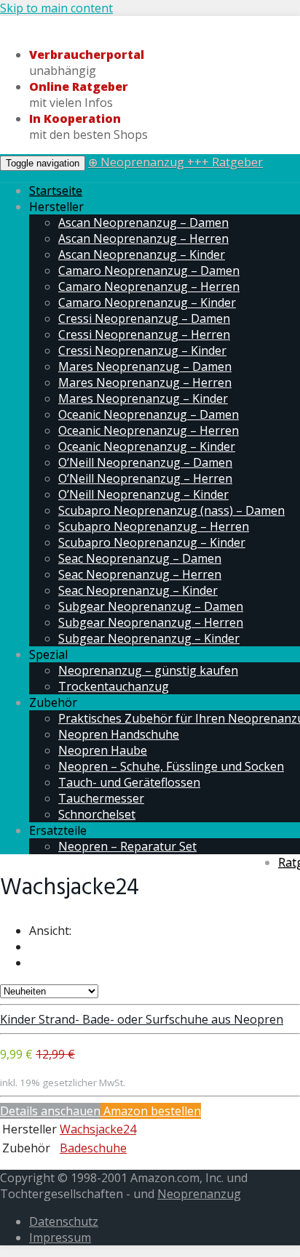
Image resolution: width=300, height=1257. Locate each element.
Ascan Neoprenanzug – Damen (143, 222)
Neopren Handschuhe (118, 734)
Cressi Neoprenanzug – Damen (144, 318)
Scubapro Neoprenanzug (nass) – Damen (171, 510)
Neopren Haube (102, 750)
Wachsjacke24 (98, 1129)
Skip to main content (56, 8)
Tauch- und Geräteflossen (129, 782)
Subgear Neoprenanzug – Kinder (149, 638)
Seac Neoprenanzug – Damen (139, 558)
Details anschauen (50, 1111)
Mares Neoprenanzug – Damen (145, 366)
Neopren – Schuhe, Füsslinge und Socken (171, 766)
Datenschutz (63, 1221)
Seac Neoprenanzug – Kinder (138, 590)
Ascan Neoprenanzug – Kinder (141, 254)
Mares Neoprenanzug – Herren (145, 382)
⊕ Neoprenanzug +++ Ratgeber (175, 162)
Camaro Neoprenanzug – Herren (149, 286)
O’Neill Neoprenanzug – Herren (145, 478)
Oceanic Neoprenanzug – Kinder (146, 446)
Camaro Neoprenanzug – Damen (149, 270)
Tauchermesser (101, 798)
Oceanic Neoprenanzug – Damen (148, 414)
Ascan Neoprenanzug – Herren (143, 238)
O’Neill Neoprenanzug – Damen (145, 462)
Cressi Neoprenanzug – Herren (144, 334)
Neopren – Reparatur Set (127, 846)
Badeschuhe (93, 1148)
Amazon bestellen (150, 1111)
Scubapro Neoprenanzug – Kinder (151, 542)
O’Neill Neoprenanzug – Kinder (143, 494)
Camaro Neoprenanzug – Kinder (147, 302)
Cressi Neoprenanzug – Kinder (142, 350)
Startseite (55, 190)
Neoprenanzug (199, 1194)
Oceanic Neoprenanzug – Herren (148, 430)
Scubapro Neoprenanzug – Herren (153, 526)
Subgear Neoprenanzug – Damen (150, 606)
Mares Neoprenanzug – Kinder (143, 398)
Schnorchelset (96, 814)
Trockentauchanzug (113, 686)
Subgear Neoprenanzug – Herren (150, 622)
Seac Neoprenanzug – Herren (139, 574)
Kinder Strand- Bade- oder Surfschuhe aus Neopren (141, 1019)
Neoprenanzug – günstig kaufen (148, 670)
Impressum (60, 1237)
